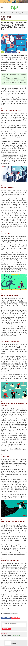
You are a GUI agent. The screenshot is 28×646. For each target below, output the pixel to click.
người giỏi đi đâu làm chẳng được (10, 613)
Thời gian (9, 635)
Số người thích (16, 635)
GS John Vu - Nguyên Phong (18, 12)
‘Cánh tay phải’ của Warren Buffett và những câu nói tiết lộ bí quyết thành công (13, 77)
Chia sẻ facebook (5, 617)
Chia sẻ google (16, 617)
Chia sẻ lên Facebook (11, 52)
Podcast (6, 12)
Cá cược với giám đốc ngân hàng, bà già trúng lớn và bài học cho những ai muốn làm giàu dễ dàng (14, 82)
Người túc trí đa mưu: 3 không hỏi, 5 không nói (14, 74)
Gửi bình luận (6, 628)
